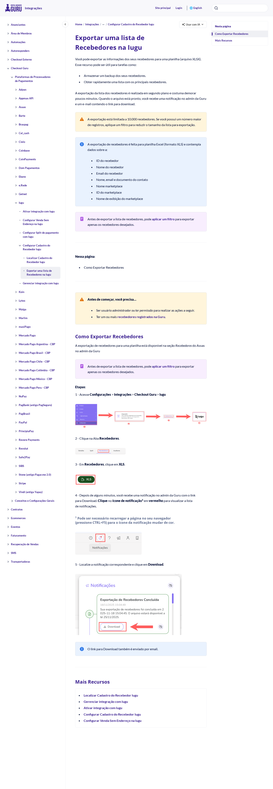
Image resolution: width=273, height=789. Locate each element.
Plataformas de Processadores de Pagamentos (33, 79)
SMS (13, 553)
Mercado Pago (27, 335)
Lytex (22, 300)
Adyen (22, 89)
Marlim (23, 318)
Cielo (22, 141)
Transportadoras (20, 561)
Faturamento (18, 535)
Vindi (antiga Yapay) (31, 492)
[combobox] (240, 8)
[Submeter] (216, 8)
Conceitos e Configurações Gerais (34, 501)
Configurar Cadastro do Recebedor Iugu (36, 247)
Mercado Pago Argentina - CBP (37, 344)
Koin (21, 292)
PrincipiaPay (26, 431)
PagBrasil (24, 414)
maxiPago (25, 327)
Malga (22, 309)
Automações (18, 42)
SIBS (21, 466)
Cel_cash (24, 133)
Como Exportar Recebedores (231, 33)
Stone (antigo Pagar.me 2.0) (35, 474)
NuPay (23, 396)
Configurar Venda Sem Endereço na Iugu (36, 222)
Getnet (23, 194)
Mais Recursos (223, 40)
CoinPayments (27, 159)
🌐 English (196, 8)
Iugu (21, 202)
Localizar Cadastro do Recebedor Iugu (39, 260)
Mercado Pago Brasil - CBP (34, 353)
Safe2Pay (24, 457)
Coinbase (24, 150)
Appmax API (26, 98)
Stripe (22, 483)
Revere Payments (29, 440)
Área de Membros (21, 33)
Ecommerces (18, 518)
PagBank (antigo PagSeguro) (35, 405)
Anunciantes (18, 25)
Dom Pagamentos (29, 168)
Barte (22, 115)
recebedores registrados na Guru (141, 317)
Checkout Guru (19, 68)
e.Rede (23, 185)
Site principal (163, 8)
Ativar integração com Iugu (39, 211)
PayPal (23, 422)
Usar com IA (193, 24)
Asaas (22, 107)
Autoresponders (20, 51)
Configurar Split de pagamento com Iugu (41, 235)
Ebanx (22, 176)
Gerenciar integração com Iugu (41, 283)
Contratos (17, 509)
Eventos (15, 527)
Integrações (33, 8)
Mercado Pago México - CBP (35, 379)
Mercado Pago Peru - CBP (34, 387)
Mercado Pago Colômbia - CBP (37, 370)
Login (179, 8)
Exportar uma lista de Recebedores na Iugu (39, 272)
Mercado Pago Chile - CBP (34, 361)
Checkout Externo (21, 59)
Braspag (23, 124)
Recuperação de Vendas (25, 544)
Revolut (23, 448)
